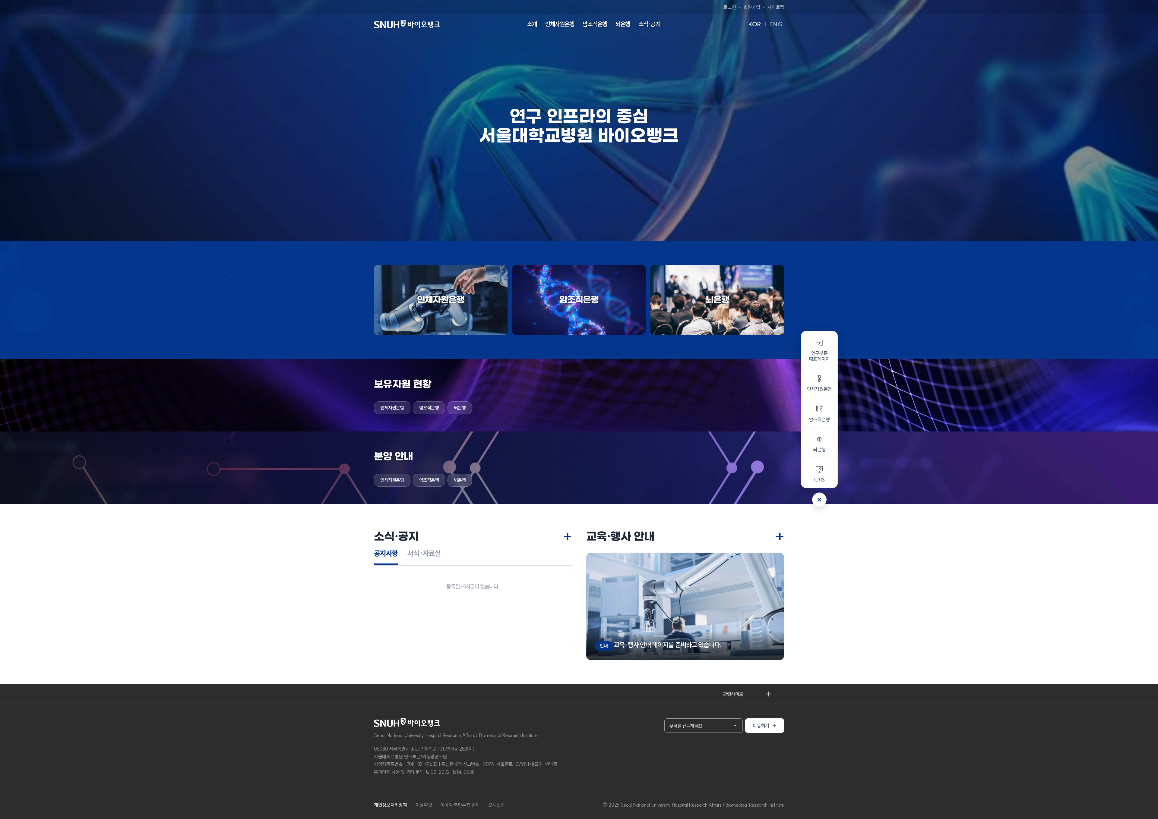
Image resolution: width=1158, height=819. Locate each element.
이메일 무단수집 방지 (459, 805)
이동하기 (761, 726)
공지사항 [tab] (386, 553)
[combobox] (703, 725)
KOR (754, 24)
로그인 (729, 7)
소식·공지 (649, 24)
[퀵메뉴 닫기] (819, 500)
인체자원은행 (559, 24)
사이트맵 (775, 7)
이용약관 (424, 805)
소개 (532, 24)
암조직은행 (595, 24)
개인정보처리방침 (390, 805)
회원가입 (752, 7)
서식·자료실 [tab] (424, 553)
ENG (776, 24)
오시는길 (496, 805)
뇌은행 (622, 24)
